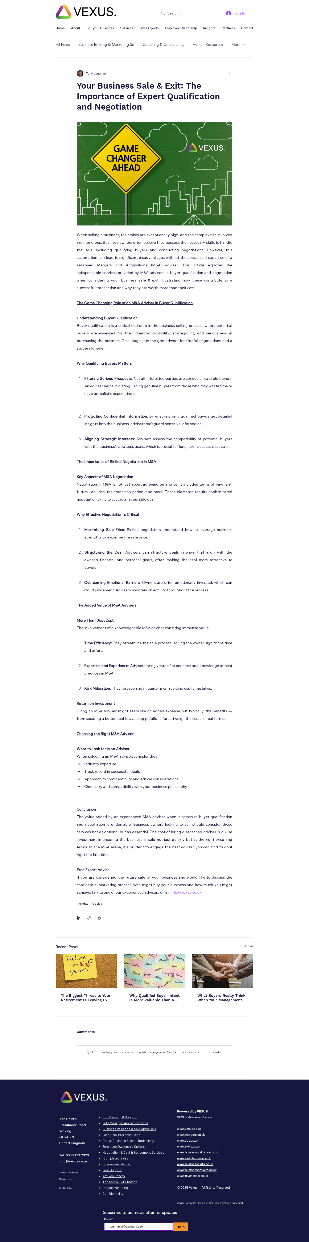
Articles (97, 903)
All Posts (63, 44)
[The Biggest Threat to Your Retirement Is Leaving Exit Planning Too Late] (86, 971)
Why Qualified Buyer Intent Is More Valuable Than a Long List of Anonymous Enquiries (154, 997)
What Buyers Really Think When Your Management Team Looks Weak (221, 997)
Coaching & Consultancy (163, 44)
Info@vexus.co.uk (73, 1161)
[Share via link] (89, 918)
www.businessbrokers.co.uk (197, 1170)
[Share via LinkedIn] (79, 918)
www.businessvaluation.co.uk (198, 1152)
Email (108, 1219)
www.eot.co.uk (187, 1140)
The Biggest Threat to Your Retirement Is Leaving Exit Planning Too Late (86, 997)
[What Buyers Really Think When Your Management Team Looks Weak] (222, 971)
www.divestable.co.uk (192, 1176)
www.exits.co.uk (188, 1146)
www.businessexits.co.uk (195, 1164)
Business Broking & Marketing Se (106, 44)
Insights (83, 903)
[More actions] (229, 73)
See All (248, 946)
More (235, 44)
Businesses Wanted (117, 1164)
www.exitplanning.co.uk (194, 1158)
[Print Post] (99, 918)
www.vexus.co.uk (189, 1129)
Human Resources (208, 44)
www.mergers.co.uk (191, 1135)
